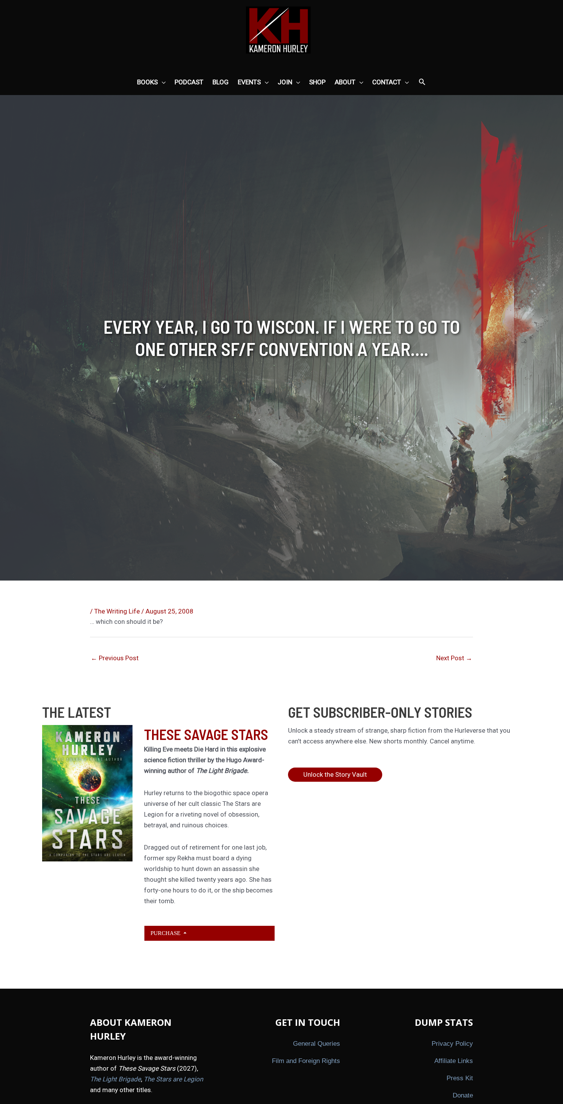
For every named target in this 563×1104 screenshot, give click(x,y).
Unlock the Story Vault (335, 774)
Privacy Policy (452, 1043)
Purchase (166, 933)
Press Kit (460, 1078)
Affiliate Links (453, 1061)
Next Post (454, 658)
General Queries (316, 1043)
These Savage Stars (206, 734)
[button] (422, 82)
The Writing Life (117, 611)
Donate (463, 1095)
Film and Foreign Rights (306, 1061)
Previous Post (115, 658)
